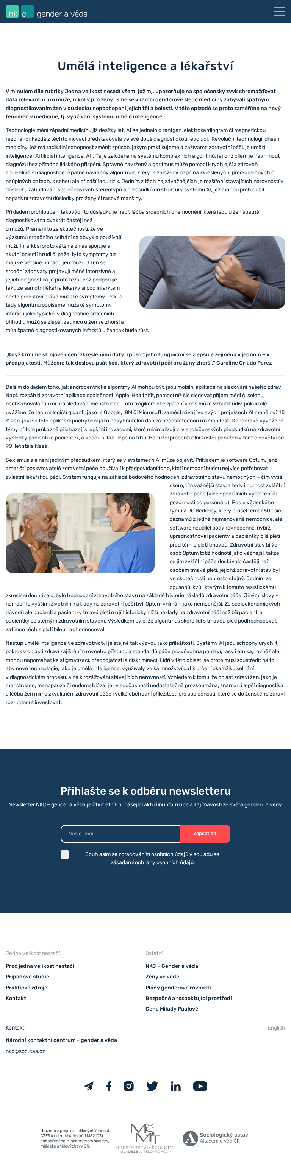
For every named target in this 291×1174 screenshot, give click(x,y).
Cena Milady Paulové (172, 1009)
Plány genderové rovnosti (178, 988)
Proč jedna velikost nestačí (40, 966)
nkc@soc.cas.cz (25, 1051)
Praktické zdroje (26, 988)
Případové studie (27, 977)
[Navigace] (279, 11)
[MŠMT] (76, 1140)
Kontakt (16, 998)
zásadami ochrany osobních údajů (152, 862)
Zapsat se (204, 833)
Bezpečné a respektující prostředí (189, 998)
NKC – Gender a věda (172, 966)
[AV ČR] (215, 1140)
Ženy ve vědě (162, 977)
